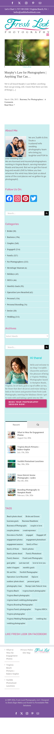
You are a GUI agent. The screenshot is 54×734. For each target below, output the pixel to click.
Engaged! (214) (13, 249)
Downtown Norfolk (14, 535)
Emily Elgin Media (15, 702)
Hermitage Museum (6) (17, 267)
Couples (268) (13, 243)
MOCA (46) (11, 280)
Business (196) (13, 237)
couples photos (13, 530)
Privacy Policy (27, 649)
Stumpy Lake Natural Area (35, 586)
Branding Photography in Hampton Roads (28, 491)
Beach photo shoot (14, 516)
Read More (8, 105)
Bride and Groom (32, 516)
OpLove (35, 577)
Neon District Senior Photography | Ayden (26, 476)
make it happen (13, 567)
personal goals (33, 581)
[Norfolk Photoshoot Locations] (11, 461)
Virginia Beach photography (18, 595)
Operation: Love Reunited (17, 577)
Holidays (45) (12, 274)
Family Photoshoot (33, 553)
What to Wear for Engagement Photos (30, 433)
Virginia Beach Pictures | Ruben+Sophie (28, 448)
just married (24, 563)
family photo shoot (14, 553)
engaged (29, 535)
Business (23, 99)
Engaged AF (41, 535)
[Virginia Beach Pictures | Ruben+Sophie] (11, 447)
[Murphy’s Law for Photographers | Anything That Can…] (27, 53)
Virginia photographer (16, 614)
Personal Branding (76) (17, 304)
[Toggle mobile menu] (48, 34)
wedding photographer (16, 623)
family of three (13, 549)
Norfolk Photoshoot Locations (30, 461)
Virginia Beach (13, 591)
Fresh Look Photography (32, 558)
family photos (28, 549)
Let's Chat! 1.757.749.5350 (16, 9)
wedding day (41, 619)
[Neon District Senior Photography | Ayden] (11, 475)
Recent (16, 425)
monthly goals (28, 567)
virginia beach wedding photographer (22, 600)
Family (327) (12, 255)
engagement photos (14, 539)
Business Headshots (30, 521)
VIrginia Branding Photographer (20, 605)
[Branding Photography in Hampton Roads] (11, 490)
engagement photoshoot (36, 539)
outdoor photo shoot (15, 581)
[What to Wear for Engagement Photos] (11, 432)
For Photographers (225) (17, 261)
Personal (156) (13, 298)
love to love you (39, 563)
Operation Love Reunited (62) (20, 292)
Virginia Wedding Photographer (20, 619)
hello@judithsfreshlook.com (27, 12)
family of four (32, 544)
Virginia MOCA (41, 609)
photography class (14, 586)
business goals (12, 521)
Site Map (26, 652)
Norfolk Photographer (29, 572)
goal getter (11, 563)
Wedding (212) (13, 316)
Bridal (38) (11, 231)
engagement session (15, 544)
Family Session (13, 558)
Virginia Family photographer (19, 609)
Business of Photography (17, 525)
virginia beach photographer (34, 591)
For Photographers (35, 99)
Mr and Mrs (11, 572)
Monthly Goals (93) (15, 286)
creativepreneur (29, 530)
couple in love (36, 525)
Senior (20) (11, 310)
